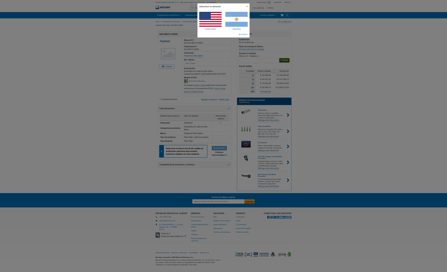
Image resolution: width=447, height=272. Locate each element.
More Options (243, 34)
